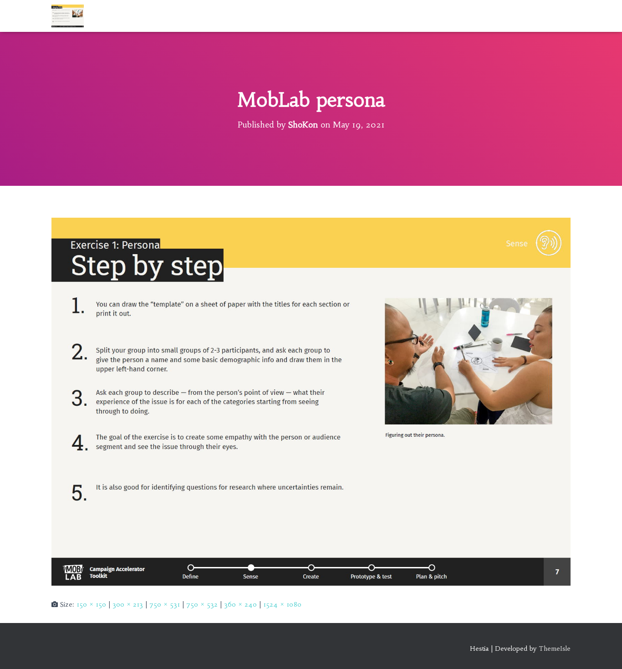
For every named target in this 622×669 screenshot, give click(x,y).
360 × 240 (240, 604)
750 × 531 (164, 604)
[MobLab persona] (311, 401)
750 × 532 (202, 604)
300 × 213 (127, 604)
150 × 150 (91, 604)
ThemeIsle (555, 648)
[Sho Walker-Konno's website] (68, 16)
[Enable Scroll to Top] (604, 650)
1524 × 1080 (282, 604)
